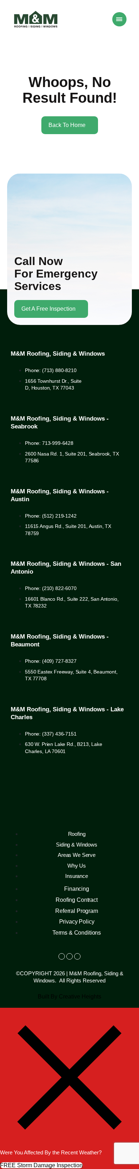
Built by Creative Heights (69, 996)
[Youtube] (77, 956)
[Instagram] (69, 956)
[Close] (69, 1145)
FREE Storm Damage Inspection (41, 1165)
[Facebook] (61, 956)
